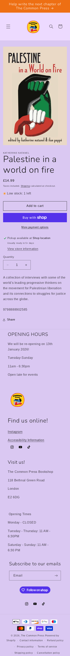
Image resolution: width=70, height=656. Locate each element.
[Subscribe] (56, 575)
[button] (8, 26)
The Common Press (32, 635)
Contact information (31, 640)
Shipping (25, 186)
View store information (22, 248)
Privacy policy (25, 647)
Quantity (8, 256)
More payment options (35, 227)
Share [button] (11, 319)
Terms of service (47, 647)
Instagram (15, 431)
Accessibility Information (26, 440)
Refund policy (55, 640)
